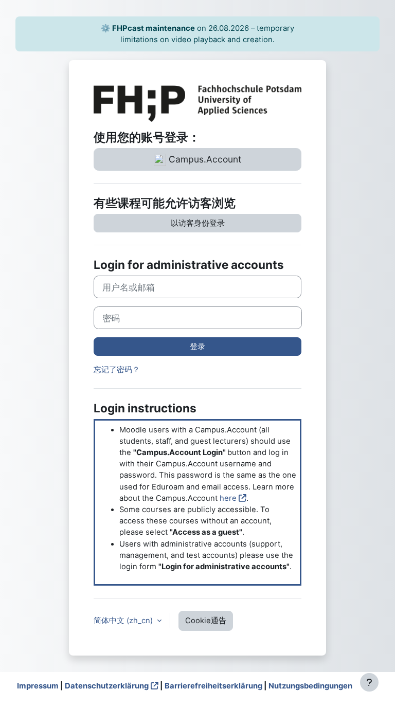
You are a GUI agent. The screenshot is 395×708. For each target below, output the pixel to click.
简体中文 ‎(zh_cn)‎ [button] (124, 620)
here (228, 498)
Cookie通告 (205, 620)
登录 (197, 346)
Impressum (38, 686)
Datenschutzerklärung (107, 686)
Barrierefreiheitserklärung (213, 686)
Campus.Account (203, 159)
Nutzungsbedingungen (310, 686)
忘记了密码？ (117, 369)
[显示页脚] (369, 682)
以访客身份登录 (198, 223)
